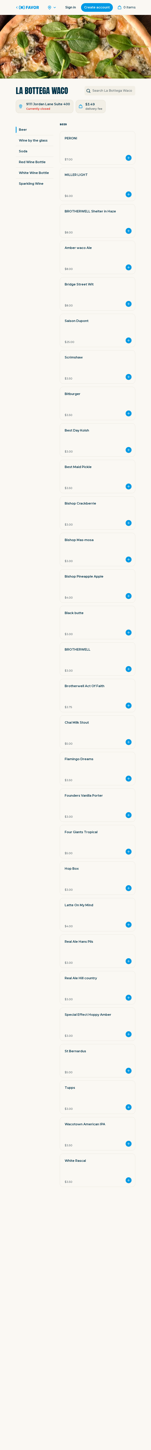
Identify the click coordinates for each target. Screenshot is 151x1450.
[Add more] (128, 158)
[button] (97, 148)
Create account (97, 7)
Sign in (70, 7)
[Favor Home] (28, 7)
